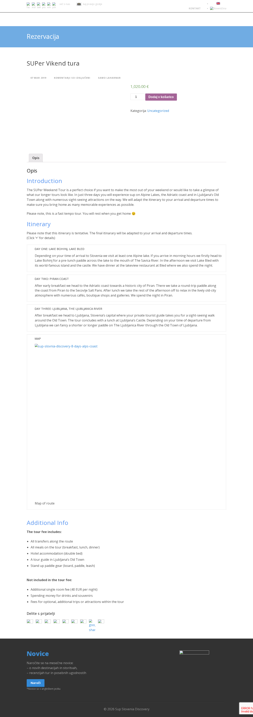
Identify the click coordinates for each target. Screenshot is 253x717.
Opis (35, 158)
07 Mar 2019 (38, 77)
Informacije (184, 19)
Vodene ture (105, 19)
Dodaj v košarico (161, 97)
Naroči (36, 683)
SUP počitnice (77, 19)
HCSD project (212, 19)
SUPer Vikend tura (53, 63)
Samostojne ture (137, 19)
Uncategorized (158, 111)
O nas (163, 19)
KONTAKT (195, 8)
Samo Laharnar (109, 77)
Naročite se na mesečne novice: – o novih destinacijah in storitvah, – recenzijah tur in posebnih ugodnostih (56, 668)
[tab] (36, 158)
